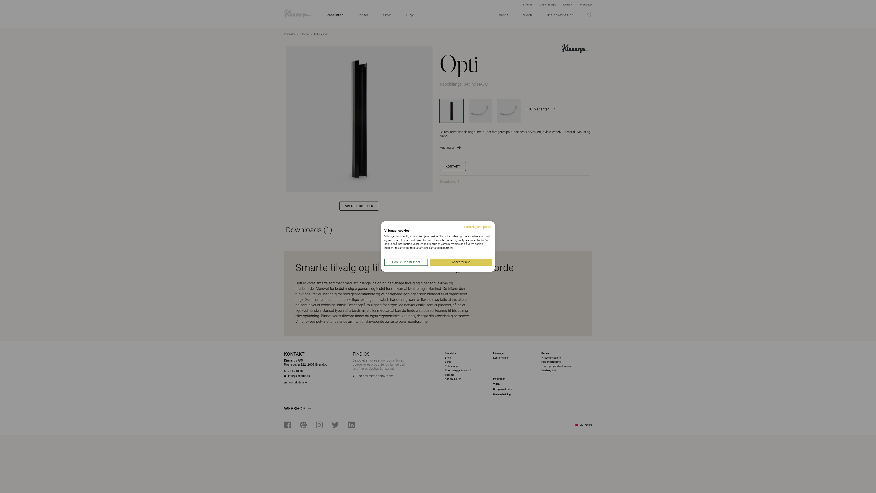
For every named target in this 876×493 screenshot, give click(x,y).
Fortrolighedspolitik (478, 227)
